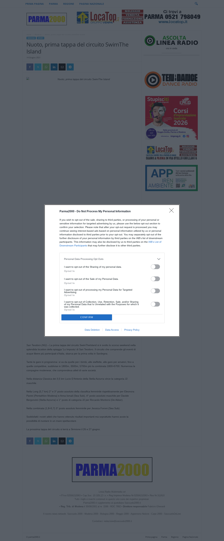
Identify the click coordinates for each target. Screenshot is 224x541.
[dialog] (112, 270)
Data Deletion (92, 329)
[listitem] (112, 259)
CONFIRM (86, 317)
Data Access (112, 329)
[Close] (172, 211)
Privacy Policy (131, 329)
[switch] (155, 266)
